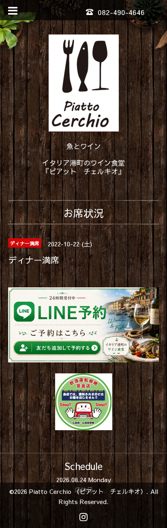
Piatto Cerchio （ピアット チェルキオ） (87, 491)
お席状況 (83, 213)
